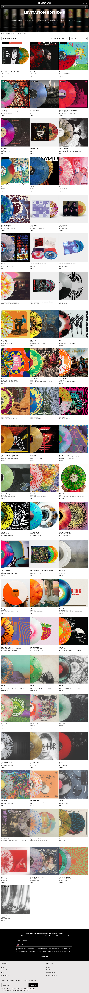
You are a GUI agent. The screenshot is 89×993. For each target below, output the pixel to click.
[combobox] (44, 7)
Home (2, 33)
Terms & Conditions (29, 988)
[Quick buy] (56, 297)
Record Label (50, 972)
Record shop (10, 33)
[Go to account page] (84, 3)
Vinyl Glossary (51, 975)
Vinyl (48, 967)
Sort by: (65, 38)
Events (48, 970)
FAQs (3, 972)
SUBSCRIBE (44, 956)
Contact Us (5, 975)
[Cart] (86, 3)
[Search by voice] (85, 7)
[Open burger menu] (2, 3)
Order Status (6, 970)
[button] (86, 3)
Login (3, 967)
